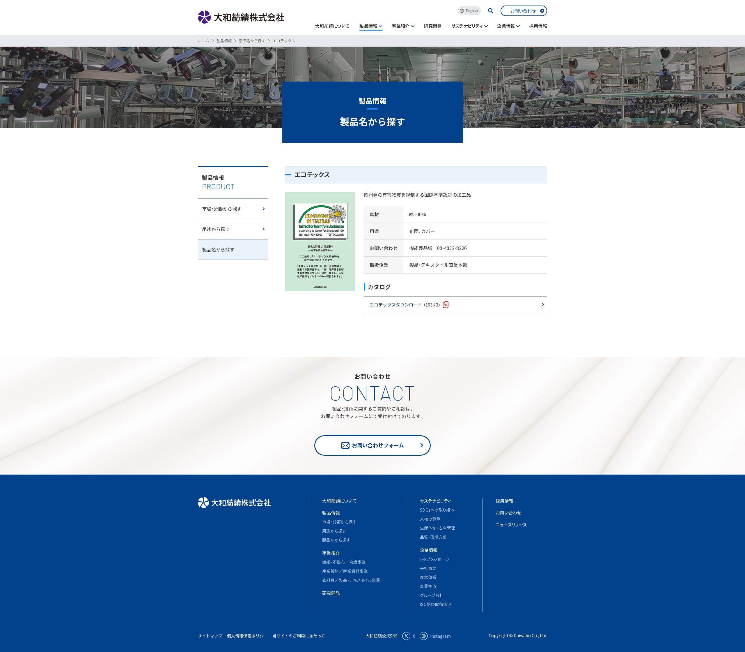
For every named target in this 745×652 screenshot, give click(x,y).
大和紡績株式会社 (241, 17)
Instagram (440, 636)
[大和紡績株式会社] (234, 502)
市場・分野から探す (222, 208)
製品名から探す (218, 249)
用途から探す (216, 228)
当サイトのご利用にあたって (298, 636)
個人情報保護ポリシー (247, 636)
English (472, 10)
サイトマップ (210, 636)
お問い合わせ (523, 11)
